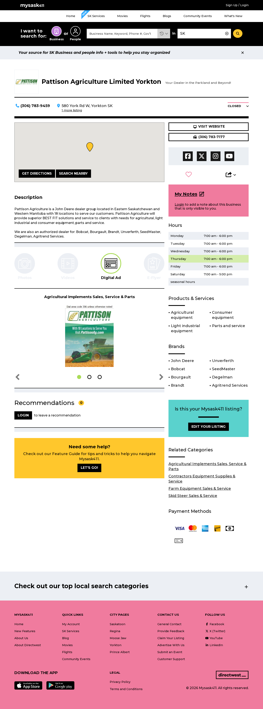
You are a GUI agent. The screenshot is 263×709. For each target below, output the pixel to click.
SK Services (96, 16)
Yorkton (115, 645)
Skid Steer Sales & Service (192, 495)
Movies (122, 16)
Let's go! (89, 468)
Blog (65, 638)
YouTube (216, 638)
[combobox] (122, 33)
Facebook (216, 624)
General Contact (169, 624)
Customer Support (171, 659)
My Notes (186, 194)
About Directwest (27, 645)
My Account (71, 624)
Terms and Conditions (126, 689)
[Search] (237, 33)
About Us (21, 638)
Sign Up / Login (237, 5)
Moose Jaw (118, 638)
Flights (145, 16)
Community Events (197, 16)
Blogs (167, 16)
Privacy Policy (120, 682)
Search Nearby (73, 173)
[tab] (111, 266)
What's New (233, 16)
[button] (163, 33)
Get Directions (37, 173)
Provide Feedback (170, 631)
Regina (115, 631)
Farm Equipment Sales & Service (199, 488)
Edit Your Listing (208, 427)
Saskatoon (117, 624)
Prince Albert (120, 652)
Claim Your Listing (170, 638)
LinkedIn (216, 645)
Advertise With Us (171, 645)
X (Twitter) (217, 631)
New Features (24, 631)
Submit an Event (169, 652)
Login (179, 204)
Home (70, 16)
